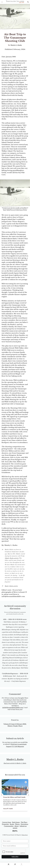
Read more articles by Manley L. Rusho (15, 763)
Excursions (24, 824)
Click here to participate (18, 744)
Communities (8, 826)
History (10, 726)
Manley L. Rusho (16, 45)
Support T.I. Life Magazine (15, 746)
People (15, 726)
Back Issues (16, 822)
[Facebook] (8, 864)
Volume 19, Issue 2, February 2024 (15, 724)
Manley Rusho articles (11, 586)
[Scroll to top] (21, 864)
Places (20, 726)
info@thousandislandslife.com (12, 707)
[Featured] (26, 782)
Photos (17, 824)
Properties (5, 824)
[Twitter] (15, 864)
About (16, 826)
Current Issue (6, 822)
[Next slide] (28, 795)
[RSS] (16, 831)
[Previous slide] (1, 795)
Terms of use (25, 835)
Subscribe (15, 857)
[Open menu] (2, 2)
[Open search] (28, 2)
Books (12, 824)
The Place (24, 822)
